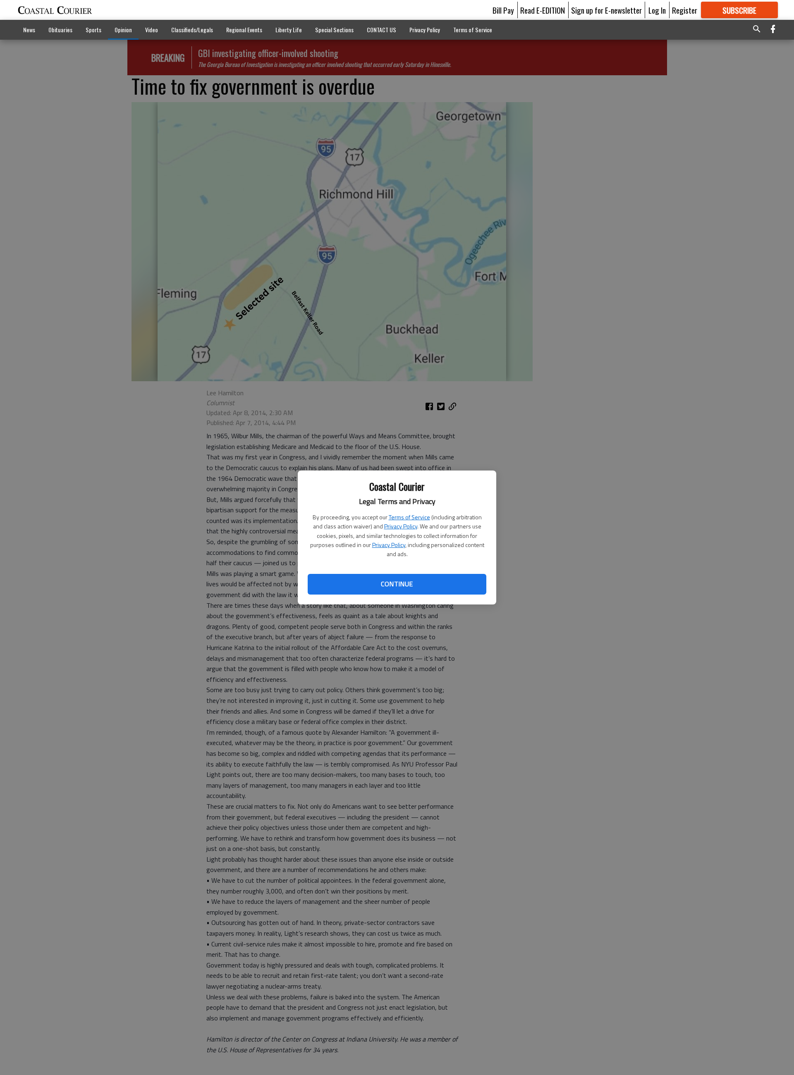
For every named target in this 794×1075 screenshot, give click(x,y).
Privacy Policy (400, 526)
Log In (657, 10)
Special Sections (334, 29)
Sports (93, 29)
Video (151, 29)
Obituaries (60, 29)
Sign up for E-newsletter (606, 10)
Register (684, 10)
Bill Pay (503, 10)
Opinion (123, 29)
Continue (397, 584)
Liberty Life (288, 29)
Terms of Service (409, 517)
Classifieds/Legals (192, 29)
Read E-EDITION (542, 10)
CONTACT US (381, 29)
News (29, 29)
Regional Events (244, 29)
